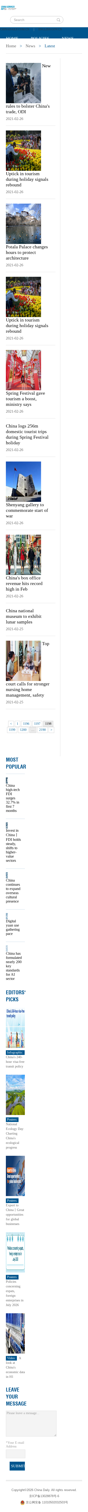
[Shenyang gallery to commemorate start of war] (23, 481)
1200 (23, 730)
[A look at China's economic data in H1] (15, 1333)
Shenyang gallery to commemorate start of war (27, 510)
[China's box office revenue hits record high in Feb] (23, 554)
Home (12, 38)
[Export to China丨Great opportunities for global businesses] (15, 1175)
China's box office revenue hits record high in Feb (24, 583)
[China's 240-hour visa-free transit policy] (15, 1027)
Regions (15, 61)
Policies (40, 38)
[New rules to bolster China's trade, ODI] (23, 82)
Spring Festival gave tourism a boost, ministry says (25, 398)
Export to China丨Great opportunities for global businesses (15, 1215)
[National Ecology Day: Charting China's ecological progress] (15, 1094)
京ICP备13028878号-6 (44, 1496)
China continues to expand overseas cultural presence (13, 890)
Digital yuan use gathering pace (13, 927)
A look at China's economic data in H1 (15, 1367)
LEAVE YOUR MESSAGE (16, 1396)
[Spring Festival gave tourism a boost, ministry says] (23, 369)
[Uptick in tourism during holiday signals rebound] (23, 150)
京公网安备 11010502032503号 (47, 1502)
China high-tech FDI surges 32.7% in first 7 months (13, 798)
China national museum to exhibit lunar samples (24, 616)
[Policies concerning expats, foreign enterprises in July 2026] (15, 1252)
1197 (37, 723)
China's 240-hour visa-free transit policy (15, 1061)
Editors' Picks (16, 996)
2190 (42, 730)
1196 (26, 723)
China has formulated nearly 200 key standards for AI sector (14, 966)
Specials (15, 50)
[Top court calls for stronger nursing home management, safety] (23, 660)
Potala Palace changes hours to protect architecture (27, 252)
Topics (45, 50)
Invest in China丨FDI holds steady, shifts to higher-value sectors (13, 845)
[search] (58, 19)
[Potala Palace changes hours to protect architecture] (23, 223)
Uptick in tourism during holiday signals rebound (27, 179)
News (68, 38)
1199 (12, 730)
